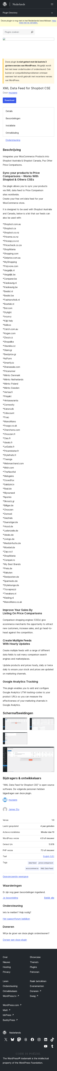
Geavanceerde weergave (15, 876)
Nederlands (15, 1032)
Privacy (6, 972)
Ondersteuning (13, 140)
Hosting (7, 967)
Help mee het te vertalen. (37, 21)
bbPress (8, 1015)
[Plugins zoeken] (32, 32)
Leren (5, 981)
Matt (7, 1010)
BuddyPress (10, 1020)
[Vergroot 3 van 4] (23, 736)
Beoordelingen (13, 118)
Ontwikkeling (12, 132)
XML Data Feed (47, 868)
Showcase (35, 957)
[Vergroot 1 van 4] (23, 721)
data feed (32, 863)
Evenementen (37, 986)
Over (5, 957)
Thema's (34, 962)
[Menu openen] (52, 4)
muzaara (13, 92)
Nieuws (6, 962)
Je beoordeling (10, 897)
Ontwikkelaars (10, 991)
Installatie (10, 125)
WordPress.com (12, 1005)
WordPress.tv (11, 996)
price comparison (46, 863)
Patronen (34, 972)
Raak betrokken (38, 981)
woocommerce (32, 868)
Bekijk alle (49, 897)
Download (9, 100)
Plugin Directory (10, 12)
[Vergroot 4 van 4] (50, 750)
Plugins (33, 967)
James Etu (14, 809)
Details (9, 111)
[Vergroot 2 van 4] (50, 721)
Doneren (35, 991)
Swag (34, 996)
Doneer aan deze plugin (15, 939)
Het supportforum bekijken (16, 918)
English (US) (48, 856)
